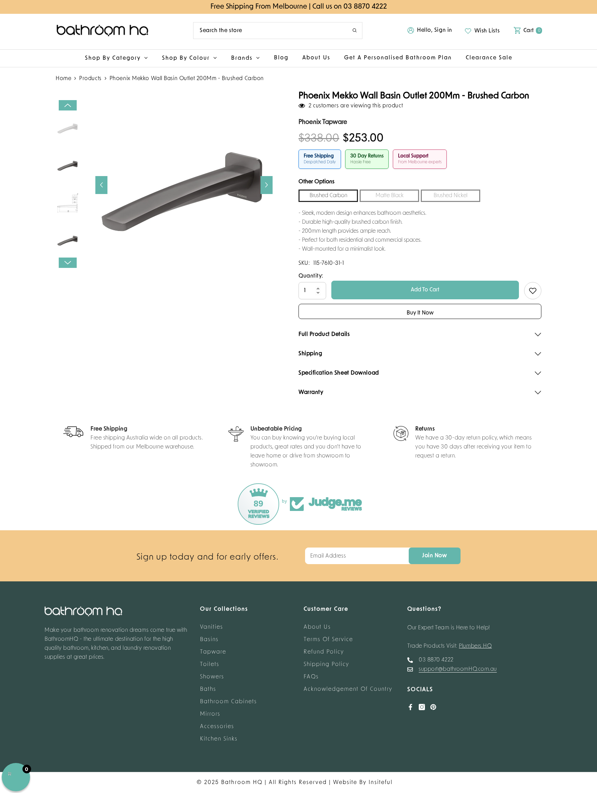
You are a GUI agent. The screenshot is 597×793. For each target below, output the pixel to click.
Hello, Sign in (434, 30)
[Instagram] (422, 707)
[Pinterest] (433, 707)
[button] (101, 185)
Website (345, 782)
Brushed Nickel (450, 196)
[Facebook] (410, 707)
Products (90, 78)
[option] (184, 185)
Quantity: (310, 276)
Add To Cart (425, 290)
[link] (133, 438)
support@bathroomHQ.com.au (458, 669)
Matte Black (390, 196)
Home (63, 78)
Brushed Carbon (328, 196)
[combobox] (267, 30)
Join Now (434, 556)
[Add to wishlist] (532, 290)
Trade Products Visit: (449, 646)
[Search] (277, 30)
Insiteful (380, 782)
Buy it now (420, 313)
